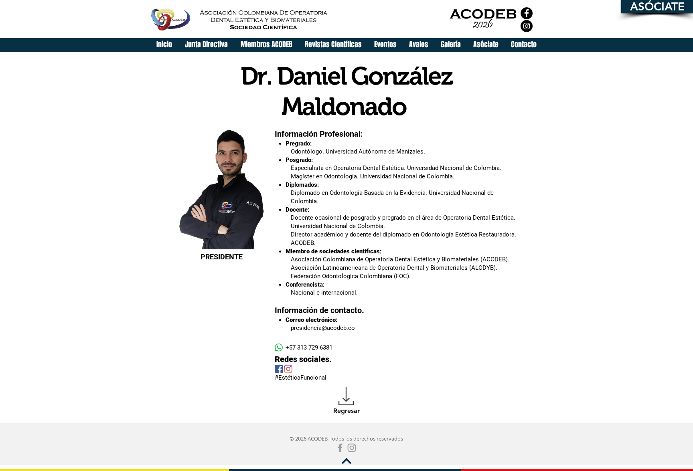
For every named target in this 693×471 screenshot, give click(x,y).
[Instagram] (527, 26)
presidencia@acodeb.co (323, 328)
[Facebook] (527, 13)
